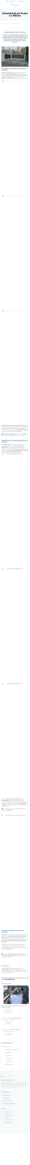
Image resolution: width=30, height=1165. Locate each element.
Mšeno (9, 444)
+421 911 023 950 (8, 1113)
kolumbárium (4, 447)
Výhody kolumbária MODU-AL (12, 1049)
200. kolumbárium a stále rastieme (10, 1029)
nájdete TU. (10, 810)
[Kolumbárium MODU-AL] (15, 5)
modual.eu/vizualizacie (19, 435)
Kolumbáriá (4, 934)
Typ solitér (8, 1055)
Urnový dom (9, 1061)
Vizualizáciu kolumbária (9, 433)
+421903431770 (11, 1)
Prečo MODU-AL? (7, 1046)
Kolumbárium (9, 1058)
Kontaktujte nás (9, 979)
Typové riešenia (8, 1052)
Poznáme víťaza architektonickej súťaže (11, 1018)
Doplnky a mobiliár (9, 1064)
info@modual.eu (21, 1)
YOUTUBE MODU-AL (9, 955)
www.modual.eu (5, 970)
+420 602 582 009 (8, 1119)
